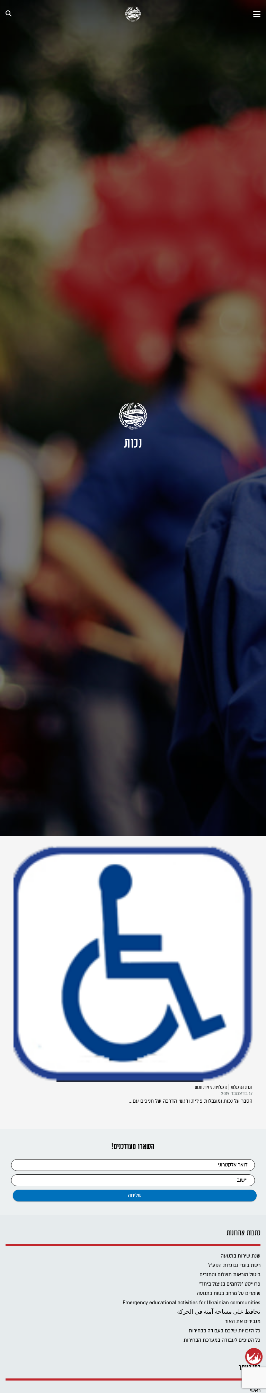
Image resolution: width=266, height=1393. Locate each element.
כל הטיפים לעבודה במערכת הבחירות (222, 1340)
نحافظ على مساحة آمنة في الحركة (218, 1312)
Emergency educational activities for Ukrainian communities (191, 1303)
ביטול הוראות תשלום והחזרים (230, 1274)
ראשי (255, 1390)
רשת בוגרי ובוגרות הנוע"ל (234, 1265)
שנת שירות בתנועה (240, 1256)
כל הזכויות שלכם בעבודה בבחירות (224, 1331)
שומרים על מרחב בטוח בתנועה (228, 1293)
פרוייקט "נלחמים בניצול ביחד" (229, 1284)
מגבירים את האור (242, 1321)
